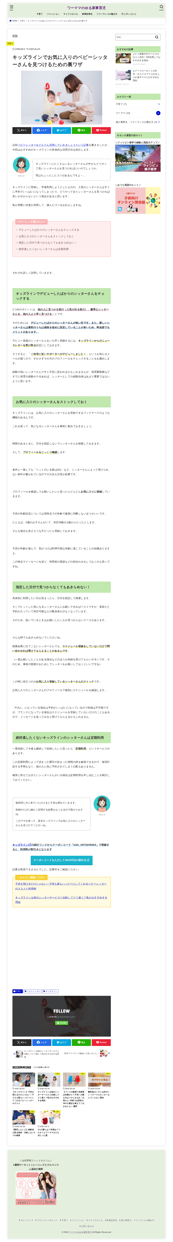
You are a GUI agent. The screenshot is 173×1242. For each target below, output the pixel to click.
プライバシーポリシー (47, 1220)
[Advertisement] (61, 946)
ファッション (53, 14)
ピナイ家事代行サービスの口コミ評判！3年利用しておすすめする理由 (146, 57)
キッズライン (20, 844)
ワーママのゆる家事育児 (86, 8)
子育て (40, 14)
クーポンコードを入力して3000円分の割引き (60, 860)
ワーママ (123, 113)
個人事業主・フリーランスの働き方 (136, 122)
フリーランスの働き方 (107, 14)
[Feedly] (61, 1023)
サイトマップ (27, 1220)
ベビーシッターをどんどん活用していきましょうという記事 (53, 145)
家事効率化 (87, 14)
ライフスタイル (70, 14)
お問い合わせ (87, 1226)
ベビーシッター (33, 991)
